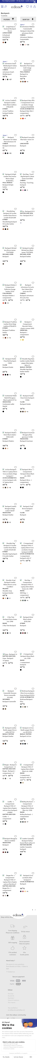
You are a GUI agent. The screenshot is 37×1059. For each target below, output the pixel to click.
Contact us (11, 972)
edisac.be (13, 1010)
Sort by (26, 20)
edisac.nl (21, 1010)
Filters (7, 20)
